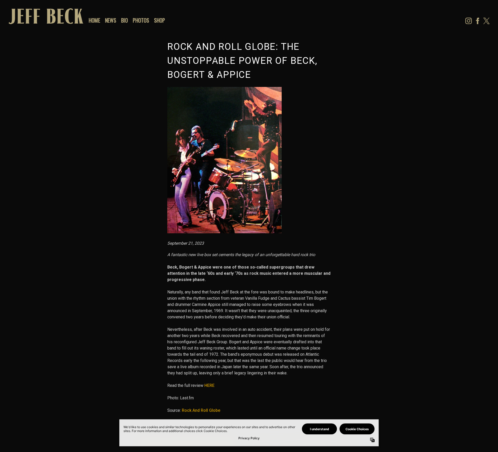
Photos (141, 20)
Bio (124, 20)
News (110, 20)
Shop (159, 20)
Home (94, 20)
